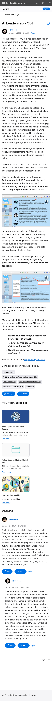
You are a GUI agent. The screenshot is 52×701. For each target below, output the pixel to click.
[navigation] (39, 9)
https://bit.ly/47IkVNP (34, 359)
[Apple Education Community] (13, 3)
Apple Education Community (17, 695)
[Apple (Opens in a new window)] (3, 695)
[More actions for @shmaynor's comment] (30, 571)
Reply (25, 394)
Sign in (46, 9)
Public (33, 33)
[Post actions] (47, 23)
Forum (5, 9)
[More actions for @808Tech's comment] (33, 645)
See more (6, 439)
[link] (26, 210)
